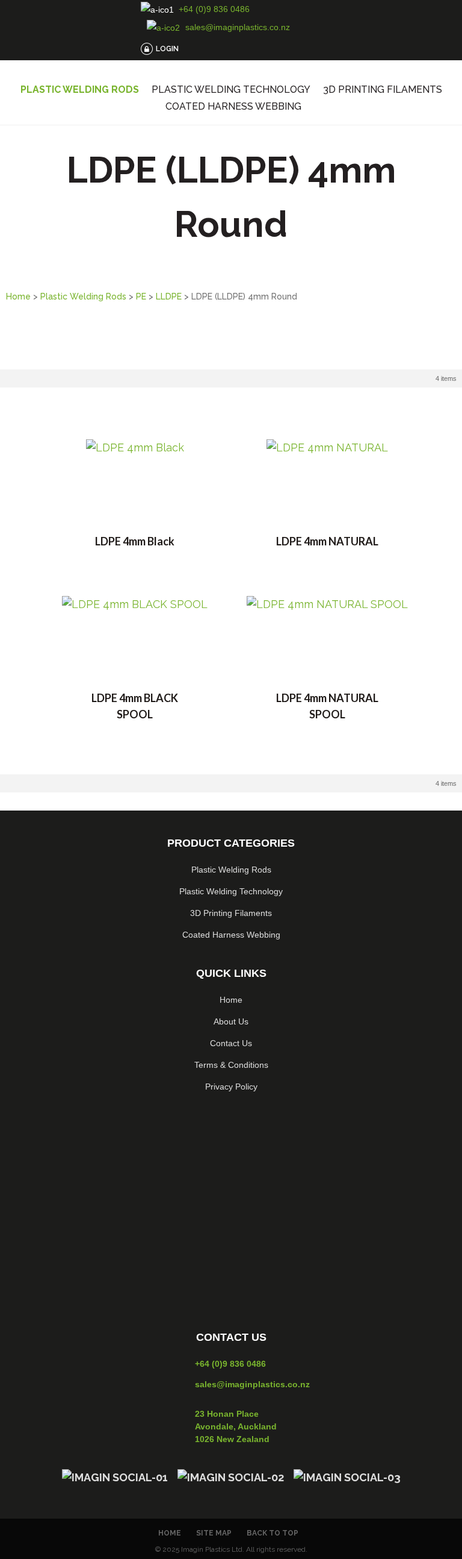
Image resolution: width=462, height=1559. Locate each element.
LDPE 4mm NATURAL (327, 541)
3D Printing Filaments (382, 90)
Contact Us (231, 1043)
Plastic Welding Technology (231, 90)
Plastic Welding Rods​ (231, 869)
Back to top (272, 1533)
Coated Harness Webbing (233, 106)
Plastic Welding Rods (79, 90)
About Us (231, 1021)
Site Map (214, 1533)
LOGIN (167, 49)
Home (18, 296)
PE (141, 296)
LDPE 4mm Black (134, 541)
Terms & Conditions (231, 1065)
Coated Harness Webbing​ (231, 934)
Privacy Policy (231, 1086)
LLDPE (169, 296)
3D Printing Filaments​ (231, 913)
